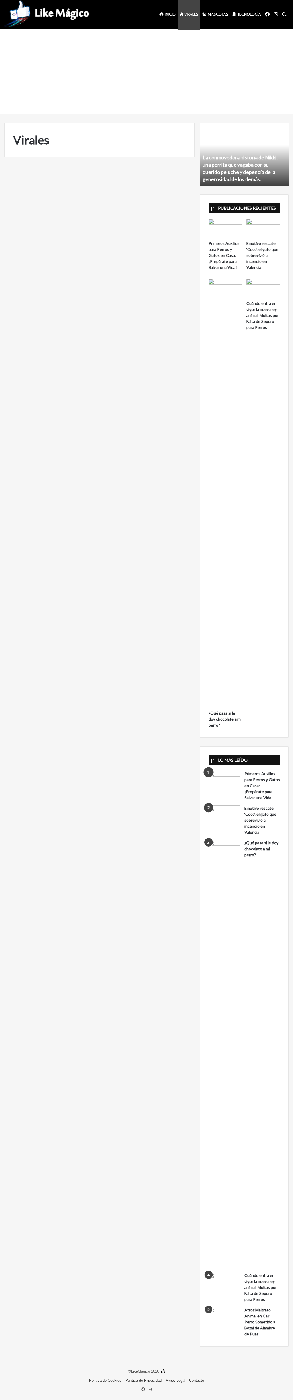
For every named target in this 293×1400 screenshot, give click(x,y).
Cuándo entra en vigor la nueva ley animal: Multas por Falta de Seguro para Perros (262, 315)
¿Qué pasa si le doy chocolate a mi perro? (225, 719)
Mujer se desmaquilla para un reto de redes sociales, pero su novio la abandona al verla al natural (47, 563)
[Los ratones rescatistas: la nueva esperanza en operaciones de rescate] (149, 428)
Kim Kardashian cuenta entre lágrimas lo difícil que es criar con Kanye (148, 552)
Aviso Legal (175, 1380)
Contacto (196, 1380)
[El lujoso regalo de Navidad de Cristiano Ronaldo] (50, 799)
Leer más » (30, 328)
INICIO (170, 14)
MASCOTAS (217, 14)
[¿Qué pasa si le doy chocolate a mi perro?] (225, 493)
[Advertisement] (146, 71)
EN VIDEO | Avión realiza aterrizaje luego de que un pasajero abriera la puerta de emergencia (49, 198)
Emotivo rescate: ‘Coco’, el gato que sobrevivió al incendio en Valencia (262, 255)
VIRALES (190, 14)
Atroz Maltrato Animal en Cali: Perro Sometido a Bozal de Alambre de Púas (259, 1321)
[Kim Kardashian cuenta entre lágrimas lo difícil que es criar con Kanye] (149, 608)
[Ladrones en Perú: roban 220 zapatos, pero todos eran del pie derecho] (149, 254)
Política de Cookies (105, 1380)
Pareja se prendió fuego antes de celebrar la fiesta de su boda (148, 743)
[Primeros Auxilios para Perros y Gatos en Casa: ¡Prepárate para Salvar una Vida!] (225, 228)
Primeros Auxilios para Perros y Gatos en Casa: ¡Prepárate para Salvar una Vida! (224, 255)
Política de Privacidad (143, 1380)
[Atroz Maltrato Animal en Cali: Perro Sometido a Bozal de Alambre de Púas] (224, 1318)
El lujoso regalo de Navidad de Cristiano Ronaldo (45, 743)
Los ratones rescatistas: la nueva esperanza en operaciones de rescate (149, 372)
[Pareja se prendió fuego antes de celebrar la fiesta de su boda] (149, 799)
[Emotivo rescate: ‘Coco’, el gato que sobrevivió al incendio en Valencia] (263, 228)
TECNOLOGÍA (248, 14)
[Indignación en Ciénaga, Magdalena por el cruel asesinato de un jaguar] (50, 438)
